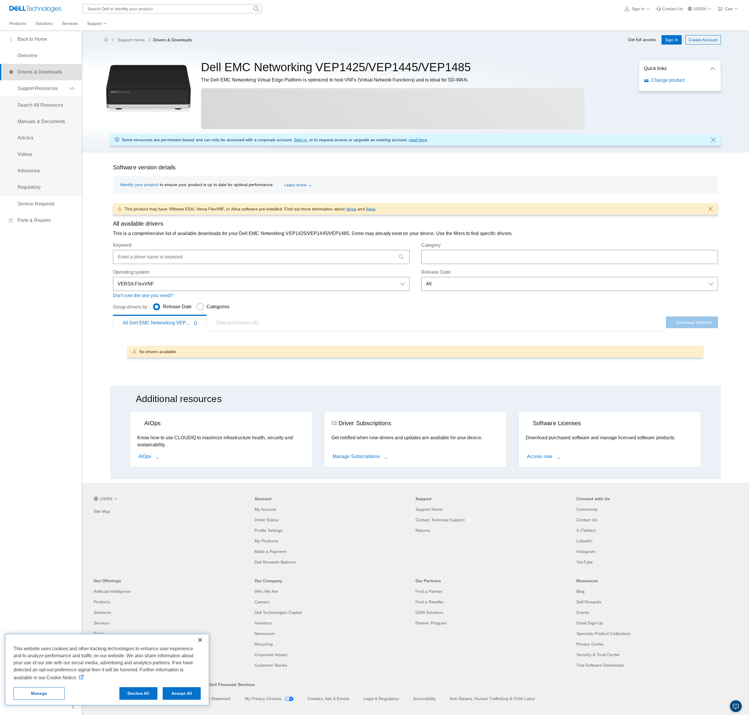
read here (418, 139)
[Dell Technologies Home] (35, 9)
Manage (39, 693)
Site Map (102, 511)
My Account (265, 509)
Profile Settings (269, 530)
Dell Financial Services (232, 684)
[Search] (401, 257)
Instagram (585, 551)
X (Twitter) (586, 530)
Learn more (295, 185)
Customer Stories (271, 665)
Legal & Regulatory (381, 698)
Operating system (131, 272)
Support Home (131, 40)
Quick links (655, 68)
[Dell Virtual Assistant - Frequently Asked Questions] (736, 706)
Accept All (181, 693)
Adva (370, 209)
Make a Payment (270, 551)
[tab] (237, 323)
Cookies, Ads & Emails (328, 698)
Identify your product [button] (139, 184)
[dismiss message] (713, 139)
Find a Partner (428, 591)
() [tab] (165, 322)
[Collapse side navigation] (73, 707)
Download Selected (694, 322)
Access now (540, 456)
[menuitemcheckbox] (41, 88)
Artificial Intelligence (112, 591)
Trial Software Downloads (600, 665)
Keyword (122, 245)
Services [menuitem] (70, 23)
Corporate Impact (271, 654)
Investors (263, 623)
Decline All (138, 693)
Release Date (177, 306)
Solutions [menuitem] (44, 23)
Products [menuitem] (17, 23)
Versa (351, 209)
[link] (669, 9)
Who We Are (266, 591)
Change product (668, 80)
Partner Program (431, 623)
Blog (580, 591)
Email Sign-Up (589, 623)
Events (582, 612)
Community (587, 509)
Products (102, 602)
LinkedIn (584, 541)
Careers (262, 602)
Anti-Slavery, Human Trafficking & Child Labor (492, 698)
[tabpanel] (415, 351)
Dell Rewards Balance (275, 562)
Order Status (267, 519)
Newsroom (265, 633)
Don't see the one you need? (143, 295)
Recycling (264, 644)
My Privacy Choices (264, 698)
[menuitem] (97, 23)
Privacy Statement (214, 698)
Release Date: (436, 272)
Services (102, 623)
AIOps (145, 456)
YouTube (584, 562)
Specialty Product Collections (603, 633)
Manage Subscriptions (357, 456)
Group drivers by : (131, 306)
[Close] (200, 640)
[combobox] (172, 8)
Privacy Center (590, 644)
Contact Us (586, 519)
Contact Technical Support (440, 519)
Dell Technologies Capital (278, 612)
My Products (266, 541)
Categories (218, 306)
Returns (422, 530)
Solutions (102, 612)
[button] (638, 9)
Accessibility (424, 698)
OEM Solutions (429, 612)
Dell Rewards (588, 602)
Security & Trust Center (598, 654)
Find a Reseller (429, 602)
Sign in (300, 139)
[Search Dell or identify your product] (256, 8)
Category (431, 245)
